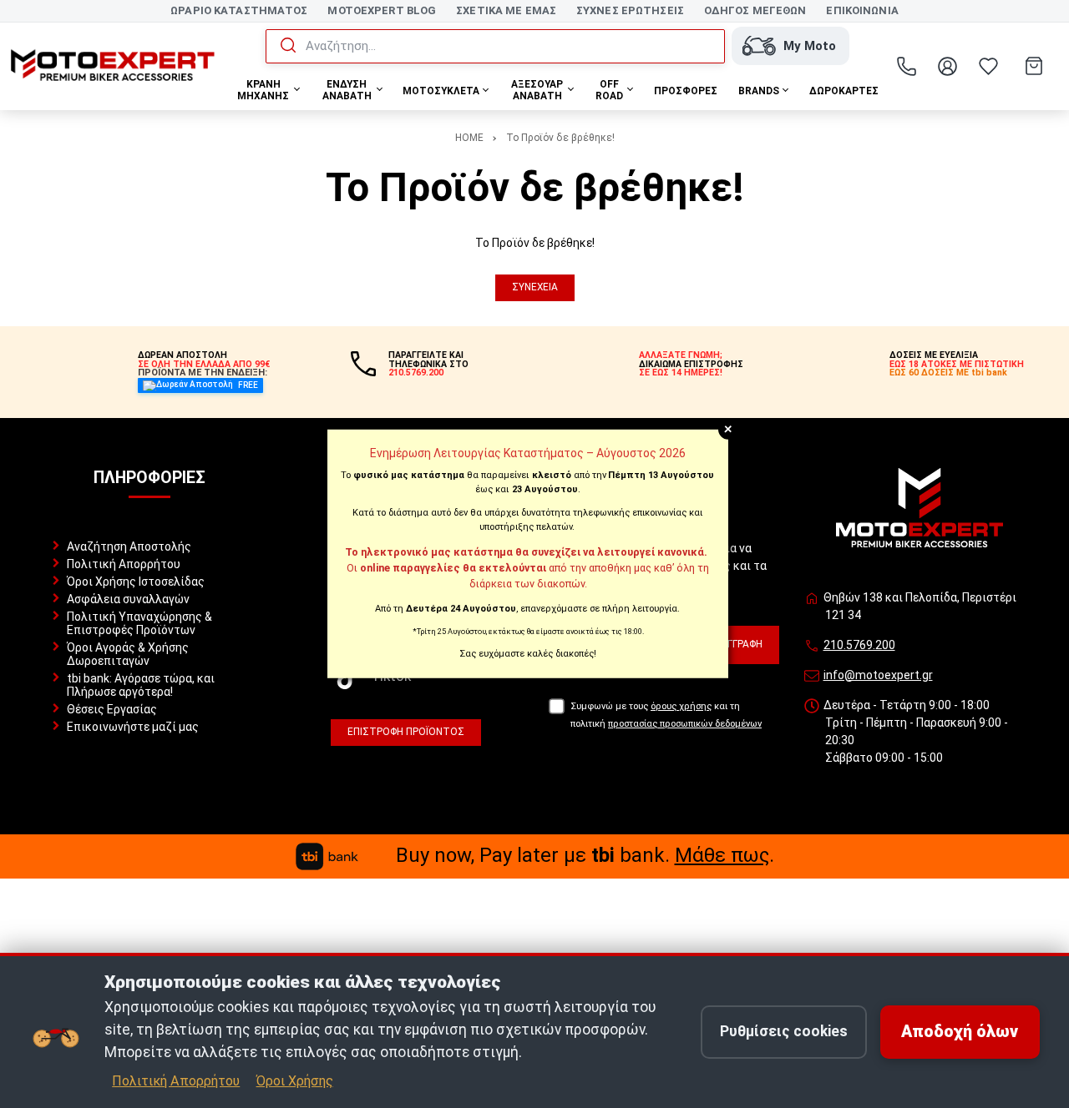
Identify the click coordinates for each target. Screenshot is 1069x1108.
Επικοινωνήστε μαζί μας (133, 726)
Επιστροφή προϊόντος (405, 732)
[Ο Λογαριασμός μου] (947, 65)
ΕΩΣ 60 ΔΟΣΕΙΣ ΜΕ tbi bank (948, 372)
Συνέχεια (535, 287)
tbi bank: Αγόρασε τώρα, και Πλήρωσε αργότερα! (141, 685)
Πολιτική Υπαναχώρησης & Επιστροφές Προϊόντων (139, 623)
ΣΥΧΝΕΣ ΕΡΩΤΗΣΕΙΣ (630, 10)
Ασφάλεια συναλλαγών (128, 599)
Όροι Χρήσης (294, 1081)
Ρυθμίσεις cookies (784, 1031)
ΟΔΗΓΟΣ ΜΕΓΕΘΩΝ (755, 10)
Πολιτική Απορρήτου (123, 564)
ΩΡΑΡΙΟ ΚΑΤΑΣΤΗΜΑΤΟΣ (238, 10)
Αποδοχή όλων (959, 1031)
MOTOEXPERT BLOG (381, 10)
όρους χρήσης (681, 706)
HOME (469, 138)
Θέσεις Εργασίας (112, 709)
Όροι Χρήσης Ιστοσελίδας (136, 581)
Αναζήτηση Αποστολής (129, 546)
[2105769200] (907, 65)
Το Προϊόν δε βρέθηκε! (560, 138)
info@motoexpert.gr (878, 675)
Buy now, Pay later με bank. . (585, 855)
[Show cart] (1034, 66)
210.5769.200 (859, 645)
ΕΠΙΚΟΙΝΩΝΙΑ (862, 10)
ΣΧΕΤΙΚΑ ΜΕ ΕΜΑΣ (506, 10)
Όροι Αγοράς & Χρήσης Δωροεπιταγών (128, 654)
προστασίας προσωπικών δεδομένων (685, 723)
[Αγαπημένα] (988, 65)
